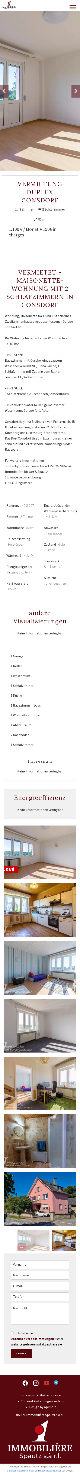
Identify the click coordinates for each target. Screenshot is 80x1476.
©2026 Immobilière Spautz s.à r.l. (40, 1415)
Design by (42, 1407)
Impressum (27, 1395)
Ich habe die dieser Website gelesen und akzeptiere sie (37, 1339)
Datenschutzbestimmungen (32, 1338)
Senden (21, 1353)
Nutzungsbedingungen (50, 1470)
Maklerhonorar (50, 1395)
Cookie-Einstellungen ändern (42, 1401)
